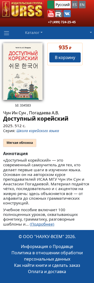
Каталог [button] (32, 32)
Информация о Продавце (47, 246)
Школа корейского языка (37, 130)
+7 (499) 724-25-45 (62, 22)
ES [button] (75, 4)
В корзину (65, 57)
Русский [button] (63, 4)
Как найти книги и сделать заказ (47, 265)
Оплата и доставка (47, 271)
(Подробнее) (42, 224)
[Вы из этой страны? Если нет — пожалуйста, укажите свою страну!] (50, 5)
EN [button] (82, 4)
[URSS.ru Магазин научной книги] (22, 9)
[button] (51, 13)
